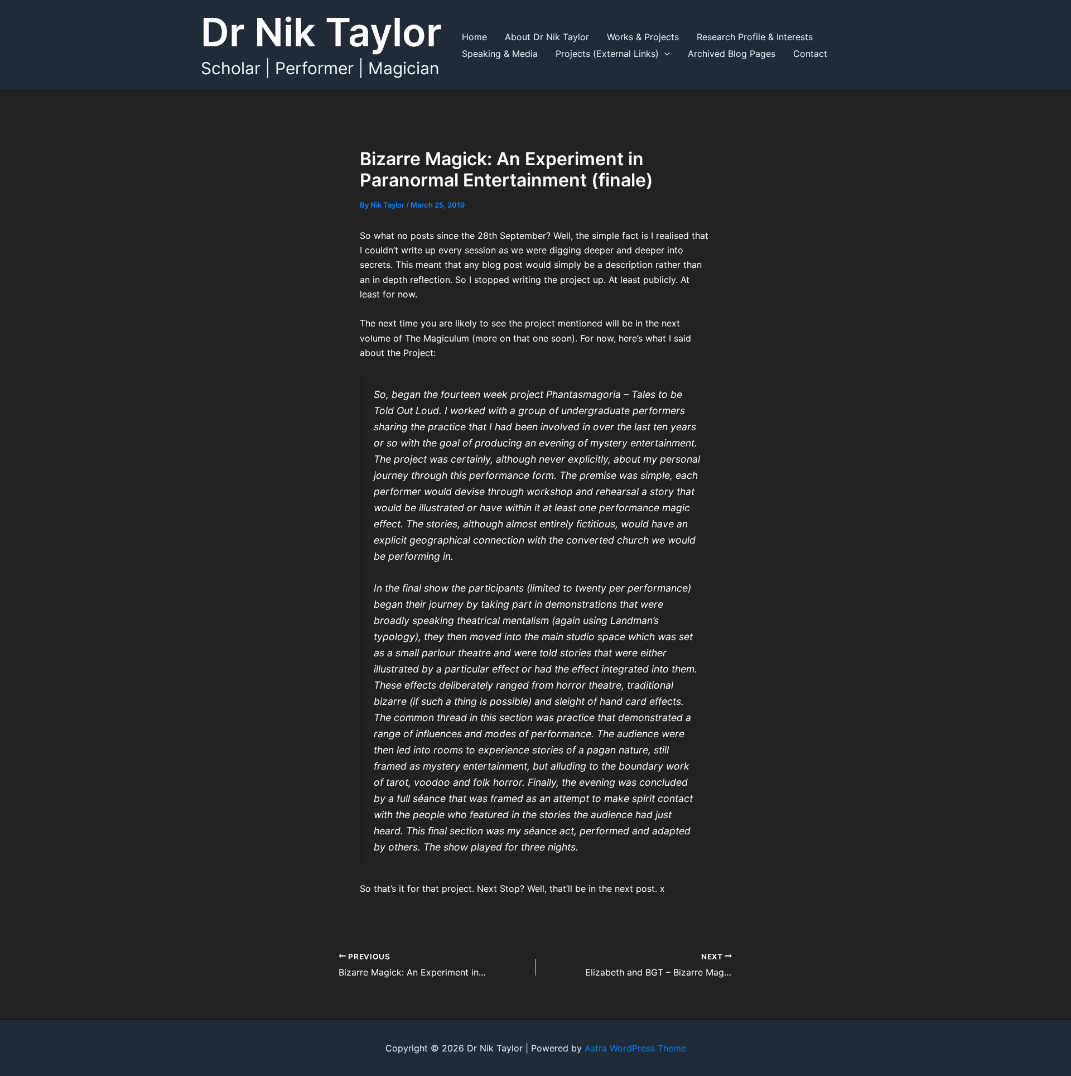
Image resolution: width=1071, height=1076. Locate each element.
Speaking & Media (500, 53)
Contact (810, 53)
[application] (664, 53)
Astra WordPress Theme (635, 1048)
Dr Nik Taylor (321, 32)
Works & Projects (643, 36)
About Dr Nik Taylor (547, 36)
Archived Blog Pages (731, 53)
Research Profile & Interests (755, 36)
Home (474, 36)
